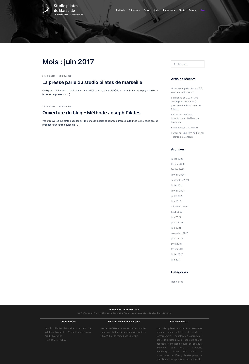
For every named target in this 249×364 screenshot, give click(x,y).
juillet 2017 (177, 254)
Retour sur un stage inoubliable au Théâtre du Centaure (185, 118)
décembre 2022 (179, 206)
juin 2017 (176, 259)
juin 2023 (176, 201)
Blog (202, 10)
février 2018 (177, 249)
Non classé (65, 76)
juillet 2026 (177, 158)
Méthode (120, 10)
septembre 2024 (180, 180)
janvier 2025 (178, 174)
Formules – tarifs (151, 10)
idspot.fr (166, 313)
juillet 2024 (177, 185)
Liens (137, 309)
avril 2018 (176, 243)
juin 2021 (176, 227)
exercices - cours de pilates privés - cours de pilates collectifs (179, 339)
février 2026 (178, 164)
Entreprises (134, 10)
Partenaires (115, 309)
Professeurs (169, 10)
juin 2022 (176, 217)
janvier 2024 (178, 190)
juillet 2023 (177, 196)
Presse (128, 309)
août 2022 (176, 211)
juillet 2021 (177, 222)
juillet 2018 (177, 238)
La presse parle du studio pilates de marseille (92, 82)
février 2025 (178, 169)
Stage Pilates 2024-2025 (184, 127)
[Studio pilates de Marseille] (63, 9)
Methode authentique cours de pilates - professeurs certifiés (179, 351)
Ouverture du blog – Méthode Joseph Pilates (91, 112)
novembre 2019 (179, 233)
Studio (182, 10)
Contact (192, 10)
